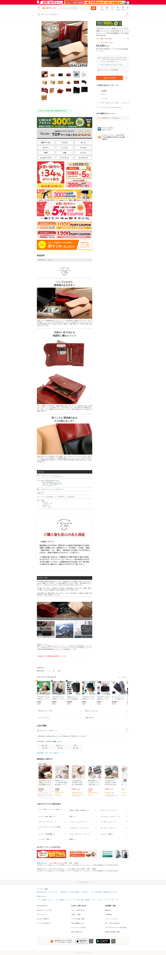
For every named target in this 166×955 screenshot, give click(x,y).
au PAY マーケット (42, 863)
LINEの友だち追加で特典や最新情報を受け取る (53, 111)
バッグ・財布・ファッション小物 (58, 863)
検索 (93, 8)
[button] (128, 38)
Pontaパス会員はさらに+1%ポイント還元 (111, 64)
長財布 (76, 863)
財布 (71, 863)
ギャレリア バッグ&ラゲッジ (56, 868)
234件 (60, 741)
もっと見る (122, 677)
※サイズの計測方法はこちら (49, 485)
